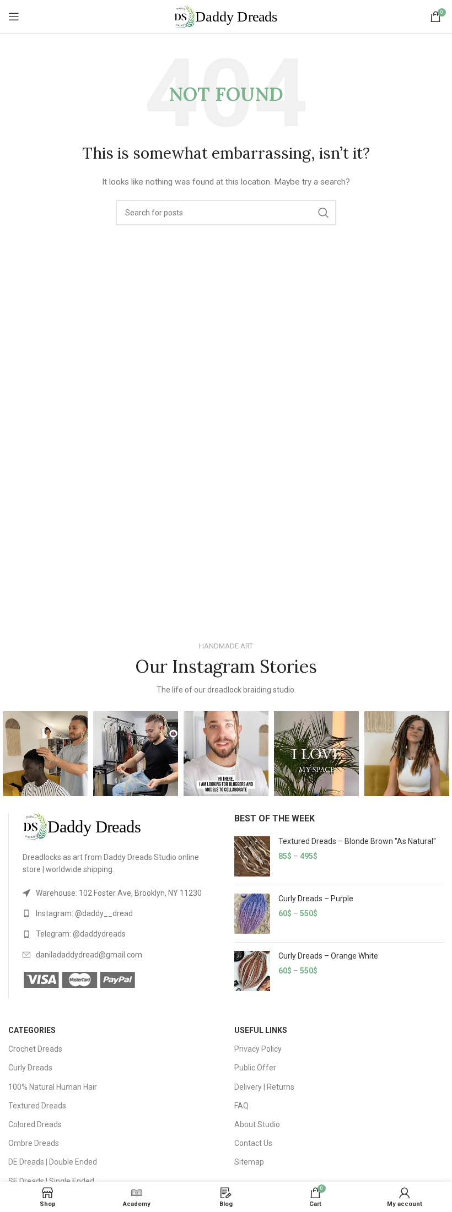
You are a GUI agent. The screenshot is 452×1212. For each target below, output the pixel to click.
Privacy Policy (258, 1049)
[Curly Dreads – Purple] (252, 914)
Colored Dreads (35, 1124)
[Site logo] (226, 16)
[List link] (120, 893)
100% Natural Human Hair (52, 1087)
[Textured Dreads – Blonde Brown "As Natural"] (252, 856)
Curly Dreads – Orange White (328, 955)
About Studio (257, 1124)
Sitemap (249, 1161)
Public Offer (255, 1067)
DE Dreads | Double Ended (52, 1161)
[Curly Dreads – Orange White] (252, 971)
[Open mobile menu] (14, 17)
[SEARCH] (323, 212)
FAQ (241, 1105)
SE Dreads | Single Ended (51, 1181)
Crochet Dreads (35, 1049)
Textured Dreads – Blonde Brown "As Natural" (357, 841)
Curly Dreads (30, 1067)
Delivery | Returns (264, 1087)
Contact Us (253, 1143)
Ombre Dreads (33, 1143)
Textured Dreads (37, 1105)
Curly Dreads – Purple (315, 898)
